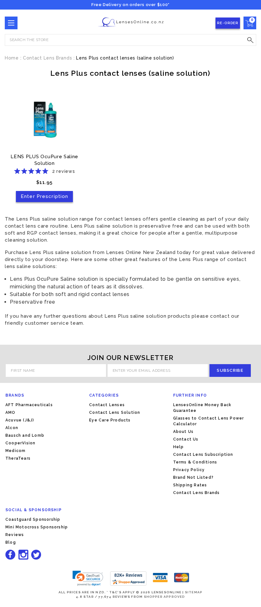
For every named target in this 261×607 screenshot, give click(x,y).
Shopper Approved (164, 596)
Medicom (15, 450)
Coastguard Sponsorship (32, 519)
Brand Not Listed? (193, 477)
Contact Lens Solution (114, 412)
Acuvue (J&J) (19, 420)
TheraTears (18, 458)
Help (178, 447)
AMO (10, 412)
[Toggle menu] (11, 23)
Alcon (11, 428)
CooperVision (20, 443)
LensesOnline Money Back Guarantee (202, 408)
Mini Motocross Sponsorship (36, 527)
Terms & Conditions (195, 462)
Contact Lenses (107, 405)
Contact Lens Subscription (203, 454)
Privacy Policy (189, 470)
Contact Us (186, 439)
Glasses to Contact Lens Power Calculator (208, 421)
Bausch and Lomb (24, 435)
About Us (183, 431)
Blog (10, 542)
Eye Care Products (109, 420)
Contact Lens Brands (196, 493)
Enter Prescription (44, 196)
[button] (88, 578)
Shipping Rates (190, 485)
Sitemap (193, 592)
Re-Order (227, 23)
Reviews (14, 535)
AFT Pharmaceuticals (29, 405)
